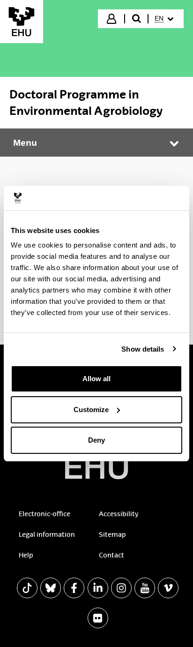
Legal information (47, 534)
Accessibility (118, 514)
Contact (111, 555)
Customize (91, 410)
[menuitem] (165, 18)
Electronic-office (44, 514)
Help (26, 555)
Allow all (96, 379)
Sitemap (112, 534)
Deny (96, 440)
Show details (142, 349)
